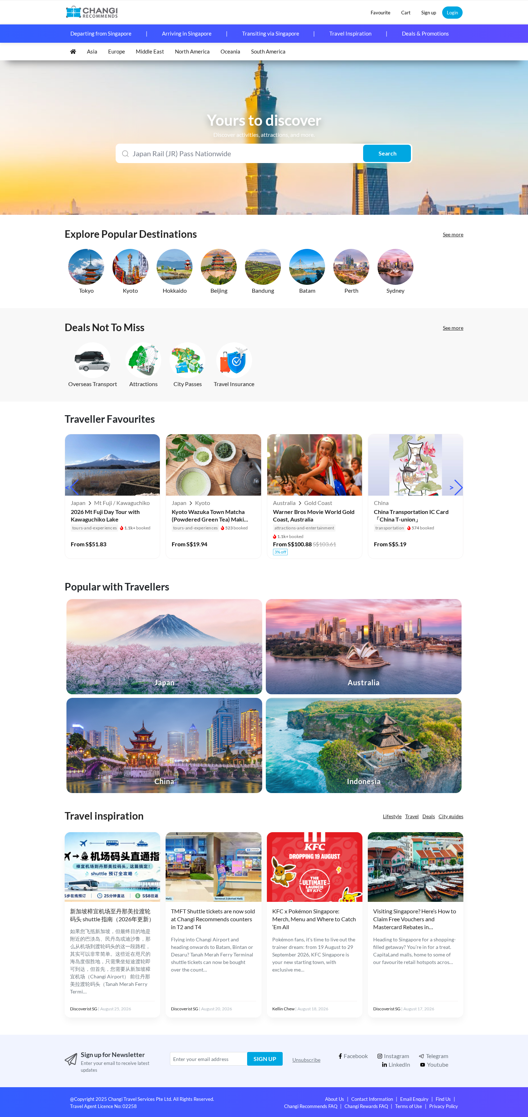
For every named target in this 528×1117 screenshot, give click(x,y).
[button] (380, 12)
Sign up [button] (428, 12)
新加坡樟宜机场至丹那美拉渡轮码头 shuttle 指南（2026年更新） (112, 915)
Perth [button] (351, 290)
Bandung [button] (263, 290)
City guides (451, 816)
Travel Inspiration (350, 33)
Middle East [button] (150, 51)
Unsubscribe (306, 1060)
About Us (334, 1099)
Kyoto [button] (130, 290)
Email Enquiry (414, 1099)
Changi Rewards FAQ (366, 1106)
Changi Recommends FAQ (310, 1106)
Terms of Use (408, 1106)
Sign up (265, 1058)
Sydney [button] (395, 290)
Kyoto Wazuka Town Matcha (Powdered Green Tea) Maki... (210, 515)
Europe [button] (116, 51)
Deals (428, 816)
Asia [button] (92, 51)
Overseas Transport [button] (92, 383)
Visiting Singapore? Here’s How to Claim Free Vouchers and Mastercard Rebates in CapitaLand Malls (414, 919)
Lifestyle (392, 816)
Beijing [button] (218, 290)
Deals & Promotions (425, 33)
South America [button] (268, 51)
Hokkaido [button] (175, 290)
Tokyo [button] (86, 290)
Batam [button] (307, 290)
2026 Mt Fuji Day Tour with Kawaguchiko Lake (105, 515)
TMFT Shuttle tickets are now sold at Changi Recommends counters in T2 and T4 (213, 919)
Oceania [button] (230, 51)
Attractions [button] (143, 383)
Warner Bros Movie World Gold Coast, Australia (314, 515)
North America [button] (192, 51)
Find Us (443, 1099)
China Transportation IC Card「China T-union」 (411, 515)
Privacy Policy (443, 1106)
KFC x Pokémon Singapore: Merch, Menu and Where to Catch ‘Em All (314, 919)
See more (453, 234)
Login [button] (452, 12)
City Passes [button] (187, 383)
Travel (412, 816)
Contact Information (372, 1099)
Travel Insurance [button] (234, 383)
